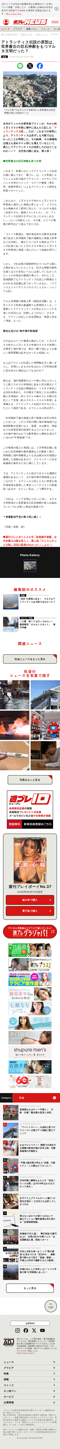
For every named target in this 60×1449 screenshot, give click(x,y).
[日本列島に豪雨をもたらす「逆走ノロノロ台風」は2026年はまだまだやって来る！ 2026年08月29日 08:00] (14, 694)
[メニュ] (55, 22)
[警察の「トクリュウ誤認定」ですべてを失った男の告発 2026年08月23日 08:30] (45, 755)
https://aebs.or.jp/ (26, 1353)
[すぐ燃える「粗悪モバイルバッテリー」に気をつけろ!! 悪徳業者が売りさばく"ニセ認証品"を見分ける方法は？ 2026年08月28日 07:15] (14, 725)
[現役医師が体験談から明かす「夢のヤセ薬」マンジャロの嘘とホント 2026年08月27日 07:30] (14, 755)
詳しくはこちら (14, 13)
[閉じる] (56, 9)
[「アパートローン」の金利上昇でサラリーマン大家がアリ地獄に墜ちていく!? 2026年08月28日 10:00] (45, 694)
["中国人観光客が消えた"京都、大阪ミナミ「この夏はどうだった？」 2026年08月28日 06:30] (45, 725)
